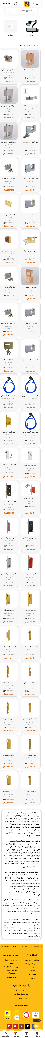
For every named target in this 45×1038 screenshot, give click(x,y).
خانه (37, 45)
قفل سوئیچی (8, 504)
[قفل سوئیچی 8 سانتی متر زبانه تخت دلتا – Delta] (30, 527)
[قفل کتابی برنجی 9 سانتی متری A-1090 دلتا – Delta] (30, 59)
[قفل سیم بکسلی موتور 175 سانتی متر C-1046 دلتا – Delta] (30, 421)
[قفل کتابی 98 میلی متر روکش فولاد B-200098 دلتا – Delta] (30, 167)
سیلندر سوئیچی (9, 73)
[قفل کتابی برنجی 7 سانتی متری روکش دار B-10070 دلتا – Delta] (30, 204)
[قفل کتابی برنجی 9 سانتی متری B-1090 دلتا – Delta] (30, 276)
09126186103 (7, 3)
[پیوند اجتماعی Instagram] (21, 1026)
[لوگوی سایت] (27, 4)
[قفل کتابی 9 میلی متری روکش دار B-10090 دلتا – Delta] (30, 348)
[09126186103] (16, 3)
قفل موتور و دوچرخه (30, 399)
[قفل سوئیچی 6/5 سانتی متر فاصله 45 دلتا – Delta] (30, 563)
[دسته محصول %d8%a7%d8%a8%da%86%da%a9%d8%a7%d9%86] (10, 29)
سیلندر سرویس (30, 109)
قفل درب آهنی (8, 686)
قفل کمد (8, 649)
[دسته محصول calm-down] (32, 29)
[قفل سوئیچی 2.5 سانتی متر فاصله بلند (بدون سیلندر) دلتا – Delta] (30, 744)
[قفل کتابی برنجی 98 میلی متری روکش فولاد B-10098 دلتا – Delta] (30, 312)
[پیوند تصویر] (35, 1015)
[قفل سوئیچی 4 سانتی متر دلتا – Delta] (30, 635)
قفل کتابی (30, 73)
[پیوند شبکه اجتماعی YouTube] (15, 1026)
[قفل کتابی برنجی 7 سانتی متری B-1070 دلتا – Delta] (30, 240)
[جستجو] (11, 10)
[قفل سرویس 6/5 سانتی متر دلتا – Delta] (30, 455)
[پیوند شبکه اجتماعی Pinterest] (9, 1026)
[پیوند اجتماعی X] (27, 1026)
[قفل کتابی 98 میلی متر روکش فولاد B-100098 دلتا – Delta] (30, 131)
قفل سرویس (30, 468)
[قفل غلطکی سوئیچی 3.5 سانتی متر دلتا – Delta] (30, 708)
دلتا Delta (29, 45)
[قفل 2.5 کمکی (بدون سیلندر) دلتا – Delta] (30, 672)
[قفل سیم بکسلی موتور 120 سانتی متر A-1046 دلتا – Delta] (30, 385)
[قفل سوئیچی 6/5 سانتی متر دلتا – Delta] (30, 599)
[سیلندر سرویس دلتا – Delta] (30, 95)
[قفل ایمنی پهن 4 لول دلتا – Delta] (30, 488)
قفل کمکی (9, 435)
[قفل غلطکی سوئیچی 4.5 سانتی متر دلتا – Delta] (30, 780)
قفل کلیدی (8, 467)
